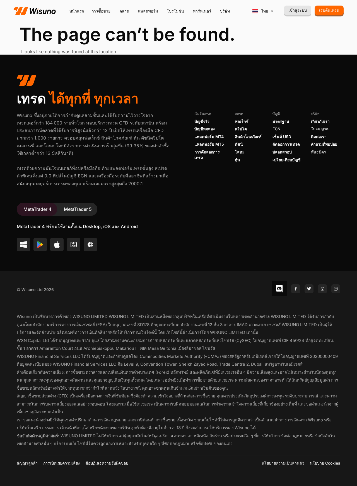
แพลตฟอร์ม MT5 (209, 144)
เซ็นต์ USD (281, 136)
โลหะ (239, 152)
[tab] (37, 209)
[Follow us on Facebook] (295, 288)
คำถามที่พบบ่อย (324, 144)
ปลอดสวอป (282, 152)
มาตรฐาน (280, 121)
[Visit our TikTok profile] (335, 288)
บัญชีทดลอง (204, 128)
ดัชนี (239, 144)
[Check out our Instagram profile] (322, 288)
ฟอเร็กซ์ (242, 121)
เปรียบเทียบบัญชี (286, 159)
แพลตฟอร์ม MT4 (209, 136)
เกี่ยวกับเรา (320, 121)
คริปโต (241, 128)
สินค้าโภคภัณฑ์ (248, 136)
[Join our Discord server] (279, 288)
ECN (276, 128)
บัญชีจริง (201, 121)
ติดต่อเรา (319, 136)
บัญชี (276, 114)
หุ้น (237, 159)
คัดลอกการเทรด (286, 144)
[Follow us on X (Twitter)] (309, 288)
